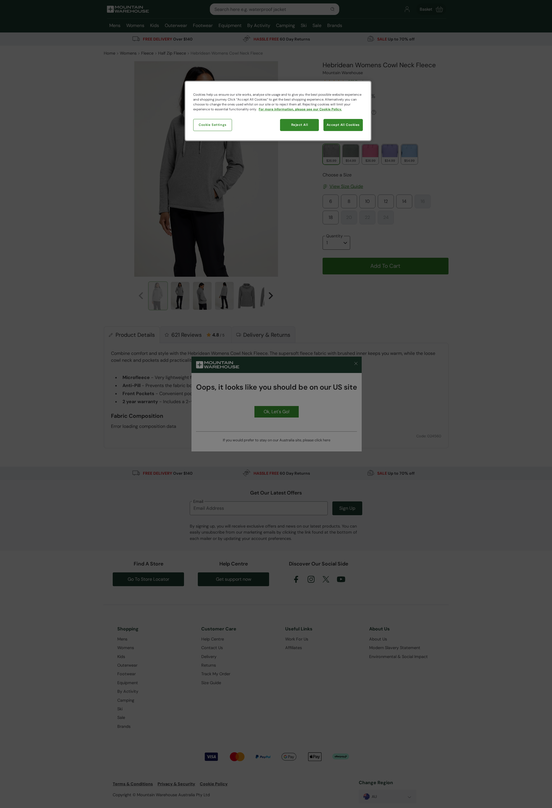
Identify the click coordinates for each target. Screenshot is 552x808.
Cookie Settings (213, 125)
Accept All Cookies (343, 125)
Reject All (299, 125)
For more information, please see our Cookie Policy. (300, 109)
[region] (278, 111)
